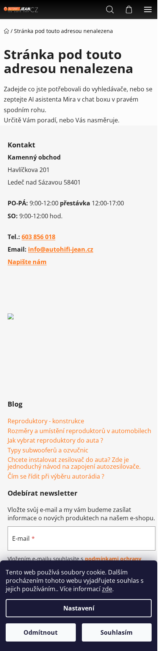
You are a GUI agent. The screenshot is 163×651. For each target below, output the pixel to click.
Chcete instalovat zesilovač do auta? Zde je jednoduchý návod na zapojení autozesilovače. (74, 463)
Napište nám (27, 262)
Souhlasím (116, 632)
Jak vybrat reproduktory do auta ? (55, 440)
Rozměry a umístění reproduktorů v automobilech (79, 431)
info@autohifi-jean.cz (60, 249)
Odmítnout (41, 632)
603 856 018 (38, 237)
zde (107, 589)
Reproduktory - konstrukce (46, 421)
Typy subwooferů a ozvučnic (48, 450)
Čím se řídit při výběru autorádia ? (56, 476)
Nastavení (78, 608)
